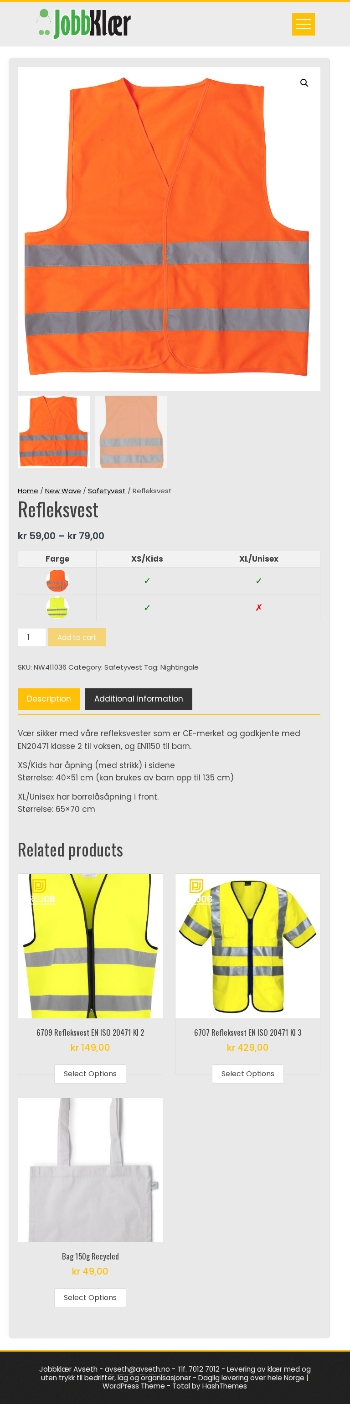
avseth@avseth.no (137, 1369)
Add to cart (77, 637)
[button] (304, 83)
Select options (90, 1073)
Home (28, 491)
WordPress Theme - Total (146, 1386)
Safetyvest (107, 491)
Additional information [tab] (138, 698)
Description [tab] (49, 698)
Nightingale (179, 667)
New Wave (63, 491)
